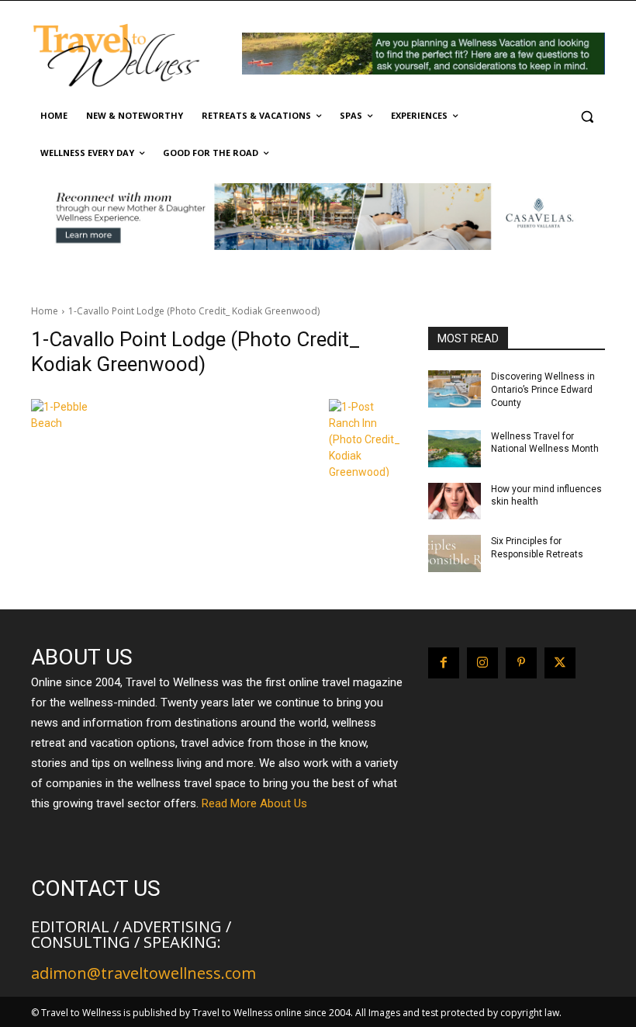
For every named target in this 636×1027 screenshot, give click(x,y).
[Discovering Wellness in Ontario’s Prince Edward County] (454, 389)
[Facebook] (443, 662)
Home (44, 310)
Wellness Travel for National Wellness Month (545, 443)
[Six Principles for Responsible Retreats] (454, 553)
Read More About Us (254, 803)
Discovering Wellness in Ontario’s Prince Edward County (543, 389)
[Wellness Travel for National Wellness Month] (454, 448)
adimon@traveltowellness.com (143, 973)
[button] (587, 116)
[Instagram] (482, 662)
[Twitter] (560, 662)
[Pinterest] (521, 662)
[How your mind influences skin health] (454, 501)
